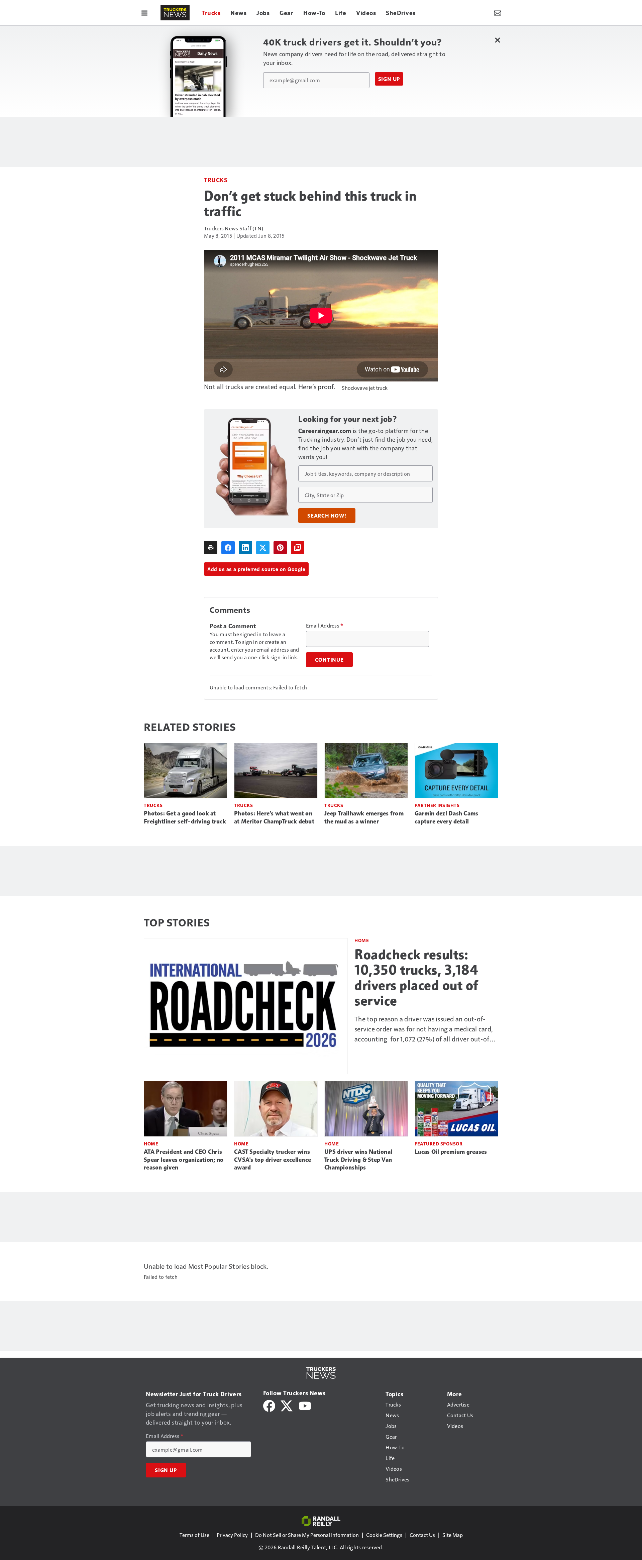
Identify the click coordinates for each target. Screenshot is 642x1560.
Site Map (452, 1534)
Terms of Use (194, 1534)
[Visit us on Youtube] (305, 1405)
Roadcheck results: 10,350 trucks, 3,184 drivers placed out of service (416, 977)
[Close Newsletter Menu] (497, 40)
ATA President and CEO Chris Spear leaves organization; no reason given (183, 1160)
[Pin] (280, 547)
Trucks (215, 180)
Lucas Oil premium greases (451, 1151)
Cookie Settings (384, 1534)
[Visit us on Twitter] (287, 1405)
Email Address (324, 625)
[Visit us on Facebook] (269, 1405)
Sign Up (389, 79)
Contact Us (422, 1534)
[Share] (228, 547)
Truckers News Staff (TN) (233, 228)
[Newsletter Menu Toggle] (498, 12)
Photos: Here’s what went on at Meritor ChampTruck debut (274, 817)
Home (361, 940)
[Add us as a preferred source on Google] (297, 547)
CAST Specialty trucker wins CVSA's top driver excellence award (272, 1160)
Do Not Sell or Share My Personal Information (307, 1534)
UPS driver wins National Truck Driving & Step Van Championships (358, 1160)
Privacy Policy (232, 1534)
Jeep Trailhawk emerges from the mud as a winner (364, 817)
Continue (329, 659)
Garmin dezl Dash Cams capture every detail (446, 817)
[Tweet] (263, 547)
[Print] (210, 547)
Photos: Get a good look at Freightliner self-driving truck (185, 817)
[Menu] (144, 12)
